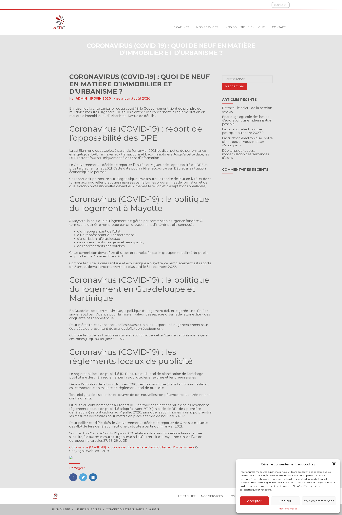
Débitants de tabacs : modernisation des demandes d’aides (245, 154)
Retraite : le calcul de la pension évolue (247, 109)
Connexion (280, 5)
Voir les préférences (319, 501)
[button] (334, 464)
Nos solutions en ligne (245, 27)
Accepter (254, 501)
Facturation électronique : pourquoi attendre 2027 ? (243, 131)
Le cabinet (180, 27)
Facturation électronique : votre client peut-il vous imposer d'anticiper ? (247, 141)
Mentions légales (288, 508)
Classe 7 (152, 509)
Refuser (285, 501)
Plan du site (61, 509)
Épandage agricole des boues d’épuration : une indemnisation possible (247, 120)
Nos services (207, 27)
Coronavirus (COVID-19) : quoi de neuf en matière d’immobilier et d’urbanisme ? (132, 447)
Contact (278, 27)
